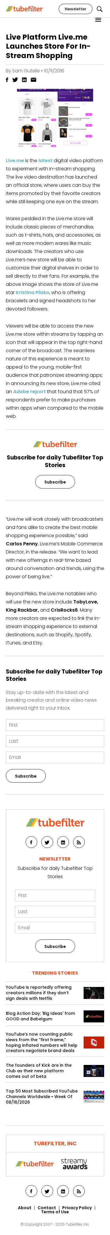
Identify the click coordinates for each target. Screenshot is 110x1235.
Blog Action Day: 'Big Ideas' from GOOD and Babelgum (40, 1016)
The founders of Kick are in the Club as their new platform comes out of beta (39, 1071)
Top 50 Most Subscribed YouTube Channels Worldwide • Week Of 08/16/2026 (42, 1096)
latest (45, 160)
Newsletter (75, 9)
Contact (47, 1208)
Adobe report (29, 391)
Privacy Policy (77, 1208)
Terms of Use (55, 1212)
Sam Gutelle (26, 70)
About (24, 1208)
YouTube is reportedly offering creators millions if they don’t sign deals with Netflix (39, 993)
